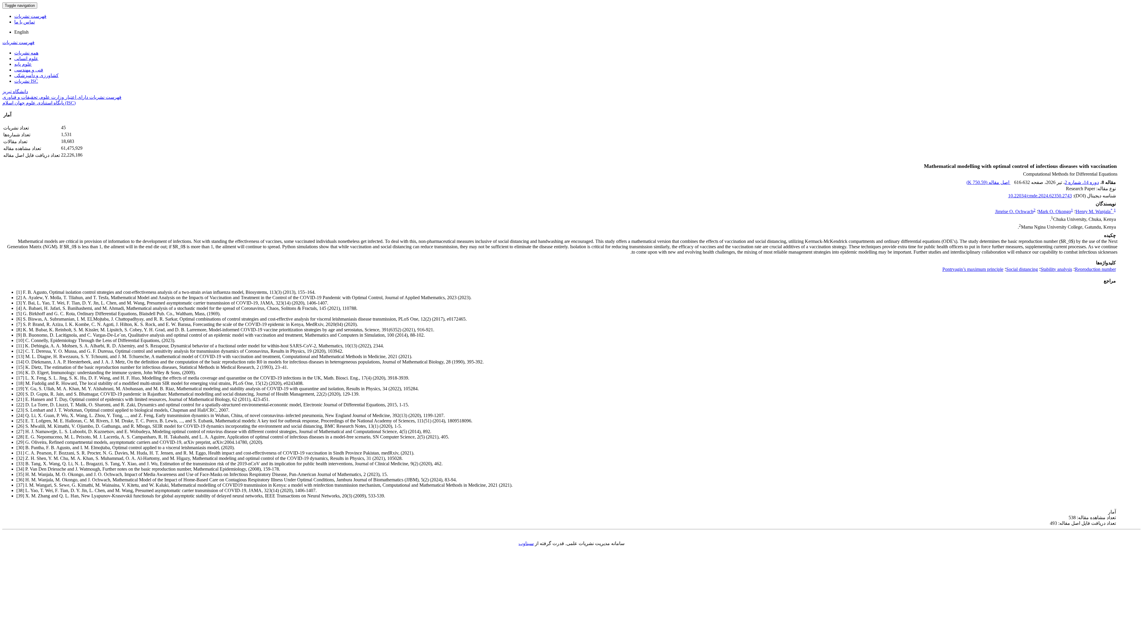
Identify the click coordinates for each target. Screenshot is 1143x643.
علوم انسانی (26, 58)
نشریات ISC (26, 81)
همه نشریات (26, 52)
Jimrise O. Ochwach (1014, 211)
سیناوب (526, 543)
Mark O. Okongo (1054, 211)
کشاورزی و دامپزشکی (36, 75)
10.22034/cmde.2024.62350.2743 (1040, 195)
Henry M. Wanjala (1094, 211)
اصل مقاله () (988, 182)
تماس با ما (24, 21)
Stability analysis (1056, 269)
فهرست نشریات (30, 16)
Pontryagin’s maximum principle (972, 269)
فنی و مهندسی (28, 69)
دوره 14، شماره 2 (1082, 182)
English (21, 32)
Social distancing (1022, 269)
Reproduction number (1095, 269)
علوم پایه (23, 64)
